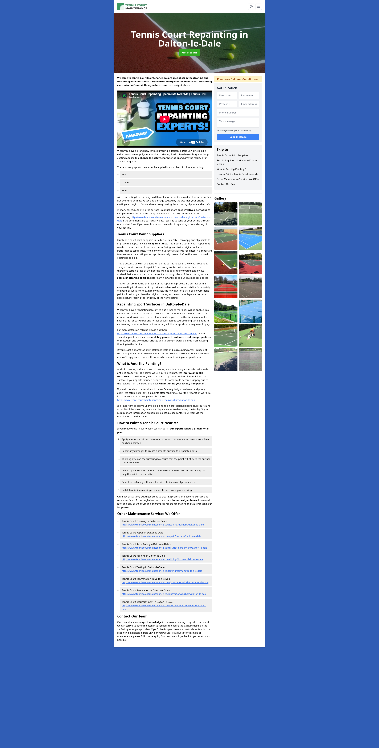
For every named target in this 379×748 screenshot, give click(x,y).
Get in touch (189, 52)
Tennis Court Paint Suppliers (232, 155)
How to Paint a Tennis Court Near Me (237, 174)
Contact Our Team (227, 184)
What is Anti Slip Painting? (231, 169)
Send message (238, 137)
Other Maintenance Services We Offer (238, 179)
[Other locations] (251, 7)
